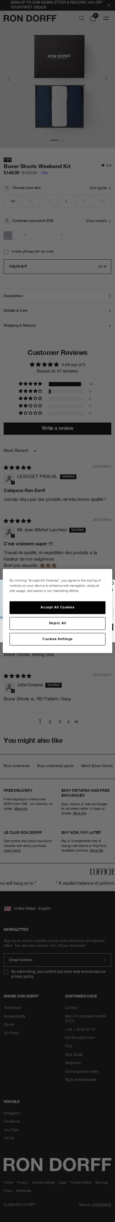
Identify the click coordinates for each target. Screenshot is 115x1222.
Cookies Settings (57, 639)
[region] (57, 611)
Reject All (57, 623)
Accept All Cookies (57, 607)
